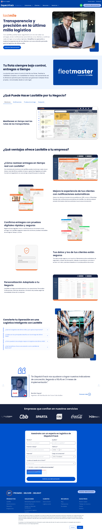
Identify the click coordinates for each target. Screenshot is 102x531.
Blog (62, 501)
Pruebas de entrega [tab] (30, 102)
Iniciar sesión (91, 1)
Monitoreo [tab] (7, 102)
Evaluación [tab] (41, 102)
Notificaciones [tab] (17, 102)
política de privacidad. (46, 467)
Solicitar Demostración (12, 47)
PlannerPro (9, 506)
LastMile (9, 501)
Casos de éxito (47, 501)
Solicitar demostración (92, 5)
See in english (6, 1)
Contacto (98, 1)
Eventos (81, 508)
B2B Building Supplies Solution (32, 501)
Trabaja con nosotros (84, 504)
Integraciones (10, 508)
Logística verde (47, 504)
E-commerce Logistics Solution (31, 511)
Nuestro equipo (83, 501)
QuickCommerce (11, 504)
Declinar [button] (73, 527)
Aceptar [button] (80, 527)
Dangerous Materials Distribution (30, 507)
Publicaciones (64, 504)
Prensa (81, 506)
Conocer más (83, 394)
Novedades (64, 506)
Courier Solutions (29, 504)
